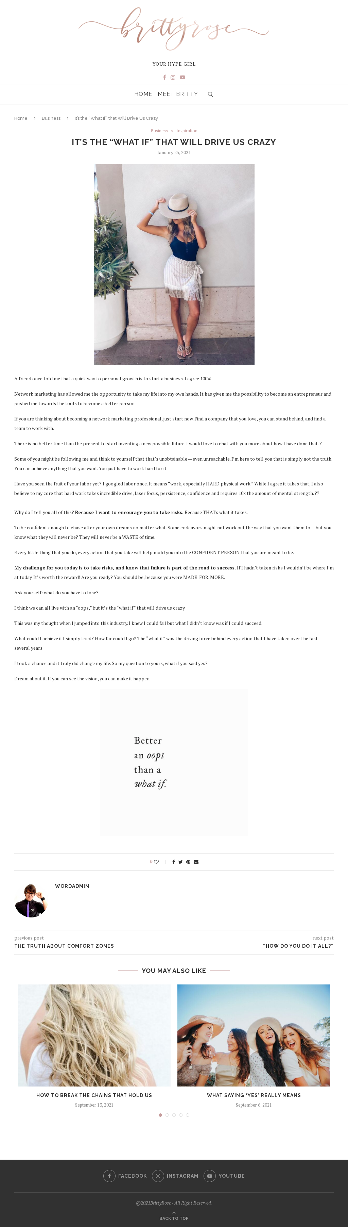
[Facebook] (164, 77)
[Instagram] (173, 77)
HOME (143, 94)
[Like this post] (161, 862)
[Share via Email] (196, 862)
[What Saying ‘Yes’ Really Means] (253, 1035)
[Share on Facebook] (173, 862)
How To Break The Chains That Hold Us (94, 1095)
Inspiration (186, 131)
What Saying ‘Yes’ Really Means (254, 1095)
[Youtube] (182, 77)
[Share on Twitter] (180, 862)
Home (21, 118)
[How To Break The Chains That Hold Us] (94, 1035)
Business (51, 118)
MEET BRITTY (178, 94)
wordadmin (72, 886)
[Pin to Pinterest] (188, 862)
